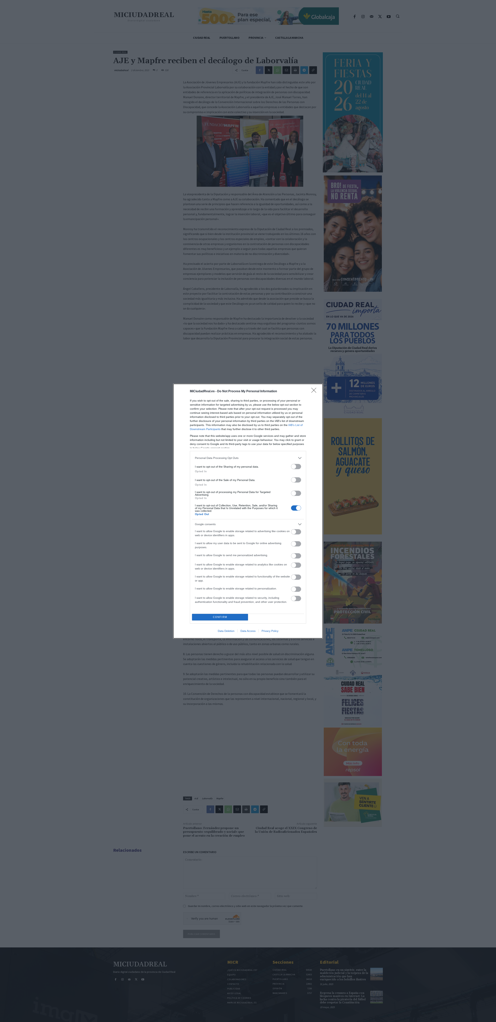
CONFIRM (220, 617)
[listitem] (248, 458)
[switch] (296, 466)
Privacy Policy (270, 630)
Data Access (248, 630)
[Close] (315, 391)
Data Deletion (226, 630)
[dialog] (248, 511)
